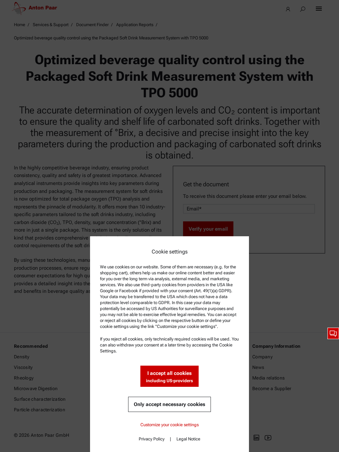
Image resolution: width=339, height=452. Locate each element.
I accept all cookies (169, 376)
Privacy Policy (152, 438)
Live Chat (333, 333)
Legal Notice (188, 438)
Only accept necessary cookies (169, 404)
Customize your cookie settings (169, 424)
